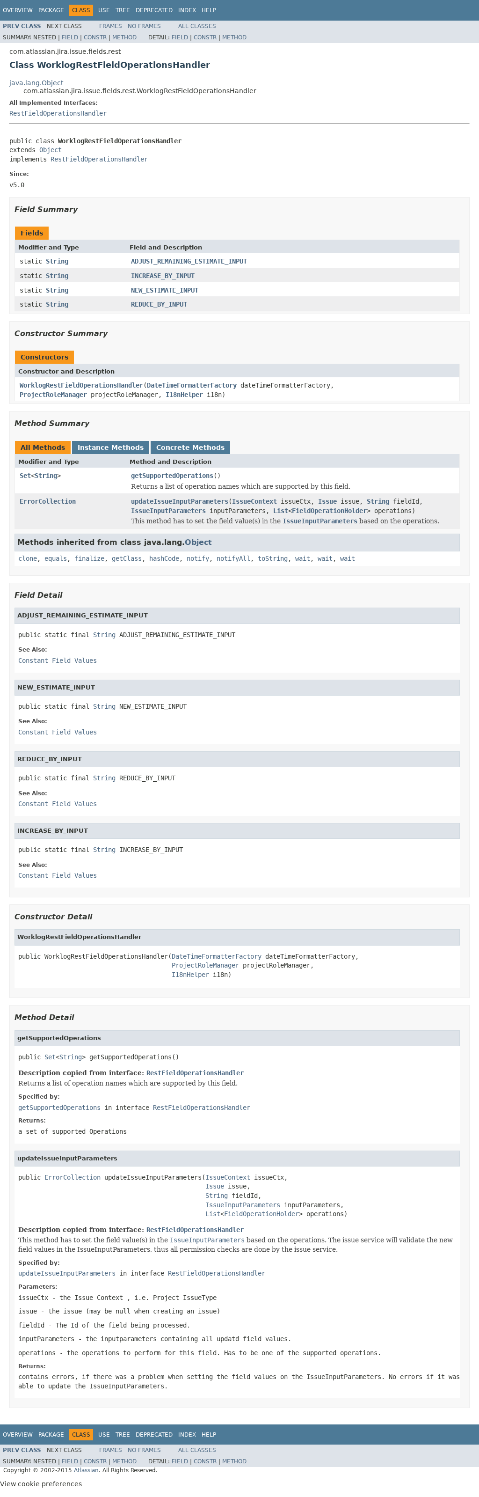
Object (50, 150)
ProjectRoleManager (53, 394)
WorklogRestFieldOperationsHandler (81, 385)
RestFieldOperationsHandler (58, 113)
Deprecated (154, 10)
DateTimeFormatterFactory (192, 385)
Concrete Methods (190, 447)
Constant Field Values (57, 660)
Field (70, 37)
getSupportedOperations (172, 475)
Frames (110, 26)
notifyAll (233, 558)
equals (55, 558)
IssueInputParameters (168, 510)
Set (25, 475)
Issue (327, 501)
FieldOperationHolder (329, 510)
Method (124, 37)
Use (104, 10)
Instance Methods (111, 447)
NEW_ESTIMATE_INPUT (164, 290)
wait (302, 558)
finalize (89, 558)
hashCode (164, 558)
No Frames (144, 26)
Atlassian (86, 1470)
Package (51, 10)
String (57, 261)
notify (198, 558)
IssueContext (254, 501)
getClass (127, 558)
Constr (95, 37)
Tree (123, 10)
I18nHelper (184, 394)
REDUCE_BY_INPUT (159, 304)
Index (187, 10)
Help (209, 10)
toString (273, 558)
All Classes (197, 26)
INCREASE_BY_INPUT (163, 275)
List (280, 510)
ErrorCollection (48, 501)
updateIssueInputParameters (179, 501)
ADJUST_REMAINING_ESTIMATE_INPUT (189, 261)
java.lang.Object (36, 83)
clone (27, 558)
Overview (18, 10)
